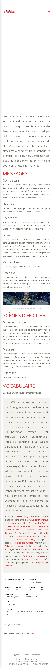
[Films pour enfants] (9, 13)
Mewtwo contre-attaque (37, 520)
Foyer (6, 73)
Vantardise (39, 73)
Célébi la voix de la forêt (18, 526)
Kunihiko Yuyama (11, 597)
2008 (12, 63)
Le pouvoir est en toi (17, 523)
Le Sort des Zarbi (38, 523)
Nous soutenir (40, 664)
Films (18, 659)
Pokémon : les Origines (15, 546)
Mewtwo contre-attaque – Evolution (32, 536)
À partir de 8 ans (12, 57)
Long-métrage (35, 582)
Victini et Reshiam (27, 533)
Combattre (17, 71)
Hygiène (14, 73)
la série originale (24, 516)
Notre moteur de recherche (28, 661)
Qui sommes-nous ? (19, 664)
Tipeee (33, 633)
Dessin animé (10, 604)
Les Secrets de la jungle (24, 539)
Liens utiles (31, 659)
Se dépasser (26, 73)
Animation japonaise (23, 76)
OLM (31, 589)
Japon (42, 589)
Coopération (31, 71)
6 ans (34, 65)
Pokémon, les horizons (33, 556)
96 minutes (15, 68)
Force (43, 71)
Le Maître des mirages (22, 542)
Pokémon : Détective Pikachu (34, 549)
